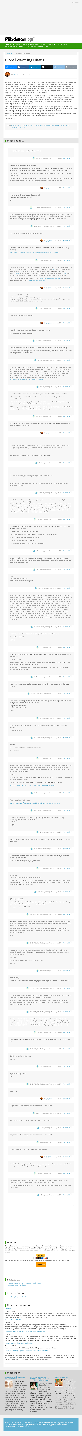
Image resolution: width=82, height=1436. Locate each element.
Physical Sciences (22, 44)
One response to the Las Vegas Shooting (19, 1343)
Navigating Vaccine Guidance (16, 1285)
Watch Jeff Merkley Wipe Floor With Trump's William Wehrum (26, 1351)
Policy (65, 44)
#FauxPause (39, 125)
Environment (35, 44)
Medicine (8, 46)
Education (58, 44)
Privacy (36, 1423)
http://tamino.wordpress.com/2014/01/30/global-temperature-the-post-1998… (35, 253)
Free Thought (42, 46)
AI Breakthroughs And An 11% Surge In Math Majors (24, 1283)
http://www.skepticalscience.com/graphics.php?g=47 (26, 379)
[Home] (17, 39)
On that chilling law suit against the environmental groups (25, 1331)
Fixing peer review (61, 1377)
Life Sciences (10, 44)
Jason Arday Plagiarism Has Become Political (21, 1297)
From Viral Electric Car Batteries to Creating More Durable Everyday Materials (39, 1378)
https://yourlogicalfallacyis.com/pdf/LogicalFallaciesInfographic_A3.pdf (32, 785)
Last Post (8, 1308)
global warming (49, 125)
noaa (62, 125)
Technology (31, 46)
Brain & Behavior (19, 46)
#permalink (66, 158)
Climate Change (16, 125)
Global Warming (28, 125)
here (53, 269)
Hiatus (57, 125)
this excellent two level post (37, 280)
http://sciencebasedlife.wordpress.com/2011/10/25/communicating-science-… (35, 803)
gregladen (9, 53)
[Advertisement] (41, 17)
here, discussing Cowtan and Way (49, 278)
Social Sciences (47, 44)
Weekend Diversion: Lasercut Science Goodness (15, 1377)
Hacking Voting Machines (14, 1320)
